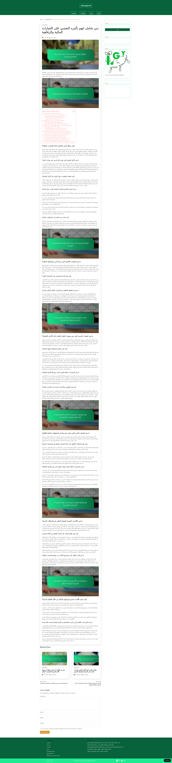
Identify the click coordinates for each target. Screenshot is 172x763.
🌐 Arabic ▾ (167, 760)
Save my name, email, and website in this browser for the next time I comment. (61, 728)
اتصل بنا (48, 747)
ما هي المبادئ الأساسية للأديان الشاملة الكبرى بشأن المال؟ (55, 117)
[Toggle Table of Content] (73, 111)
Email (42, 717)
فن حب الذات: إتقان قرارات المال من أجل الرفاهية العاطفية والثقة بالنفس (103, 742)
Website (42, 723)
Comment (43, 696)
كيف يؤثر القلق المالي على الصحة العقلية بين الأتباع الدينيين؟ (55, 137)
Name (42, 712)
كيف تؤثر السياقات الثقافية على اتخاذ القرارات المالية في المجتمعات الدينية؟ (58, 132)
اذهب (117, 29)
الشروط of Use (50, 753)
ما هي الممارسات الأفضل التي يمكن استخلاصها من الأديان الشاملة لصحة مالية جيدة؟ (59, 141)
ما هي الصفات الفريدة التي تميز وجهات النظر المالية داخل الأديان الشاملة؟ (57, 125)
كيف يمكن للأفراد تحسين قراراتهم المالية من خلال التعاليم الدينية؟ (55, 140)
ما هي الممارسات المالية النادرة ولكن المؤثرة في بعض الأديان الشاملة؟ (57, 134)
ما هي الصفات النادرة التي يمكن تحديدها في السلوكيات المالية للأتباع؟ (56, 131)
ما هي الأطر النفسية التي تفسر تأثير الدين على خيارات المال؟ (55, 114)
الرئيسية (74, 13)
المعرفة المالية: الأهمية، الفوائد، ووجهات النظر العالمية (99, 749)
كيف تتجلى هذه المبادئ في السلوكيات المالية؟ (53, 119)
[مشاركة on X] (120, 761)
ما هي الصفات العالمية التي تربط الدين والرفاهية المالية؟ (54, 120)
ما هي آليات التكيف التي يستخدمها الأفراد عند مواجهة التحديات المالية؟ (57, 138)
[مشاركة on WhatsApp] (124, 761)
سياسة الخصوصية (51, 751)
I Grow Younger (120, 75)
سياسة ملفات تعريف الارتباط (53, 755)
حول (91, 13)
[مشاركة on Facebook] (117, 761)
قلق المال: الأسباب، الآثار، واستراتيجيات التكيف (97, 751)
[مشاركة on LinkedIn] (122, 761)
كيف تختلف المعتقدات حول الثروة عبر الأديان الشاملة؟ (54, 116)
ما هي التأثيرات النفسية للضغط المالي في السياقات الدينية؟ (54, 135)
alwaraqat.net (86, 6)
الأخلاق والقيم (44, 24)
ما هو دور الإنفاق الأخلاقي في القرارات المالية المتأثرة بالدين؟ (55, 123)
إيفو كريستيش (53, 37)
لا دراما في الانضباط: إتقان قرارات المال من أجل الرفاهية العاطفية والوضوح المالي (105, 747)
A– (51, 760)
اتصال (98, 13)
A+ (48, 760)
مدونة (48, 749)
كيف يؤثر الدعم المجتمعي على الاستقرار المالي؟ (53, 122)
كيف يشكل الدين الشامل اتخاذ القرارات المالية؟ (52, 113)
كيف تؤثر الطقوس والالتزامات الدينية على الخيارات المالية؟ (55, 129)
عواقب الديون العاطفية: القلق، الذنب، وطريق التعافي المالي (100, 744)
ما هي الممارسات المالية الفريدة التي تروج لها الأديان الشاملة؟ (55, 128)
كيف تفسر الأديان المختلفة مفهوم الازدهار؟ (52, 126)
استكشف (83, 13)
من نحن (48, 744)
